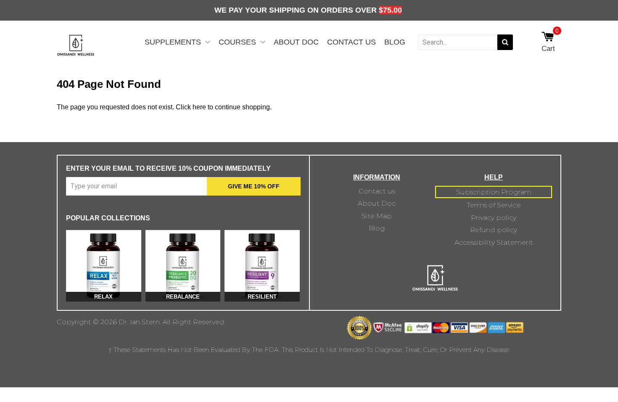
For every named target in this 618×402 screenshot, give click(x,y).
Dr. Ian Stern (139, 322)
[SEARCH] (505, 42)
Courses (237, 42)
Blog (394, 42)
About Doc (296, 42)
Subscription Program (493, 192)
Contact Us (351, 42)
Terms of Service (494, 205)
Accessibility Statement (493, 242)
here (199, 107)
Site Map (377, 216)
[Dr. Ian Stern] (76, 52)
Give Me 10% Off (254, 186)
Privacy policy (493, 218)
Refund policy (493, 230)
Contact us (377, 191)
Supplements (173, 42)
